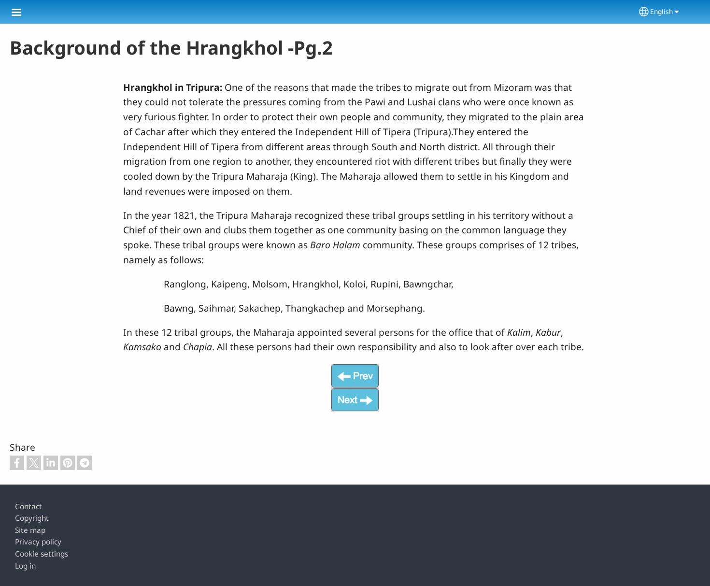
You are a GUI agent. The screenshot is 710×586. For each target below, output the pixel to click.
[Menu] (22, 13)
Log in (25, 566)
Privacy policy (38, 542)
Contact (28, 506)
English (661, 11)
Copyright (32, 518)
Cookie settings (41, 554)
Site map (30, 530)
